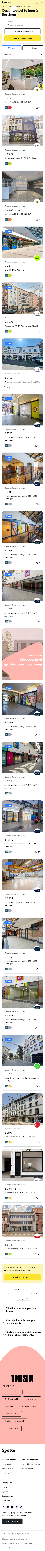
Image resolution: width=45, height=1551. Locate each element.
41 (31, 1293)
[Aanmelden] (37, 2)
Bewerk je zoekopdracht (22, 38)
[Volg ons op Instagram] (3, 1507)
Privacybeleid (7, 1548)
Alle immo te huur (12, 1392)
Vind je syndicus (11, 1428)
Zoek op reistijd (11, 1399)
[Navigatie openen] (42, 2)
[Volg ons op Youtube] (16, 1507)
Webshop (9, 1406)
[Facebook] (8, 1507)
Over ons (5, 1487)
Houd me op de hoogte (22, 1277)
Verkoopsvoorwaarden (11, 1543)
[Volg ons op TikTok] (21, 1507)
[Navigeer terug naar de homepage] (6, 2)
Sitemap (5, 1539)
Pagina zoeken (27, 1468)
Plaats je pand (7, 1464)
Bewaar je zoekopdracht (24, 31)
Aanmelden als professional (32, 1464)
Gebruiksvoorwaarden (18, 1539)
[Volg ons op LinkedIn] (12, 1507)
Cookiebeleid (27, 1543)
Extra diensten (7, 1500)
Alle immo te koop (29, 1406)
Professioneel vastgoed (14, 1421)
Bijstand (5, 1492)
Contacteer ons (7, 1496)
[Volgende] (36, 1293)
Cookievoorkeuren (21, 1548)
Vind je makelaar (11, 1414)
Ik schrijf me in (12, 1521)
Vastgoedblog (32, 1399)
